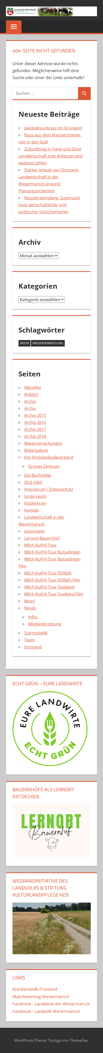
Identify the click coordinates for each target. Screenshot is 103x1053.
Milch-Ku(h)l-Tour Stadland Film (53, 594)
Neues (30, 608)
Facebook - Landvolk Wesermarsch (46, 1011)
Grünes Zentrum (44, 466)
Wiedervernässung (47, 343)
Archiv (30, 401)
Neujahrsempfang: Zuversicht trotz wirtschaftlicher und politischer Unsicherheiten (49, 205)
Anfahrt (31, 394)
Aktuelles (32, 387)
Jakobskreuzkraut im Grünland (53, 128)
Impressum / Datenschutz (48, 489)
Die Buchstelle (37, 475)
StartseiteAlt (36, 633)
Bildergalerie (36, 450)
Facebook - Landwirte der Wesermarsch (51, 1004)
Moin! (29, 601)
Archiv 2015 (35, 415)
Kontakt (31, 510)
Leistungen (34, 531)
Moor (24, 343)
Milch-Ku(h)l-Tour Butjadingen (52, 552)
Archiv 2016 (35, 422)
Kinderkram (35, 503)
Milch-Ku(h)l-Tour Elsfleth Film (52, 580)
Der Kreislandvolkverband (48, 457)
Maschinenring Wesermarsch (40, 996)
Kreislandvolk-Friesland (34, 989)
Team (29, 640)
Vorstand (33, 647)
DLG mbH (33, 482)
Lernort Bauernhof (42, 538)
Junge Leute (35, 496)
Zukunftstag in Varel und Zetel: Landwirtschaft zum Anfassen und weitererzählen (50, 156)
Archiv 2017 (35, 429)
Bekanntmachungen (43, 443)
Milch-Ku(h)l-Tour (40, 545)
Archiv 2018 (35, 436)
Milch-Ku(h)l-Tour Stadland (49, 587)
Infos (33, 617)
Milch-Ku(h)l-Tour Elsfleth (48, 573)
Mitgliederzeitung (44, 624)
